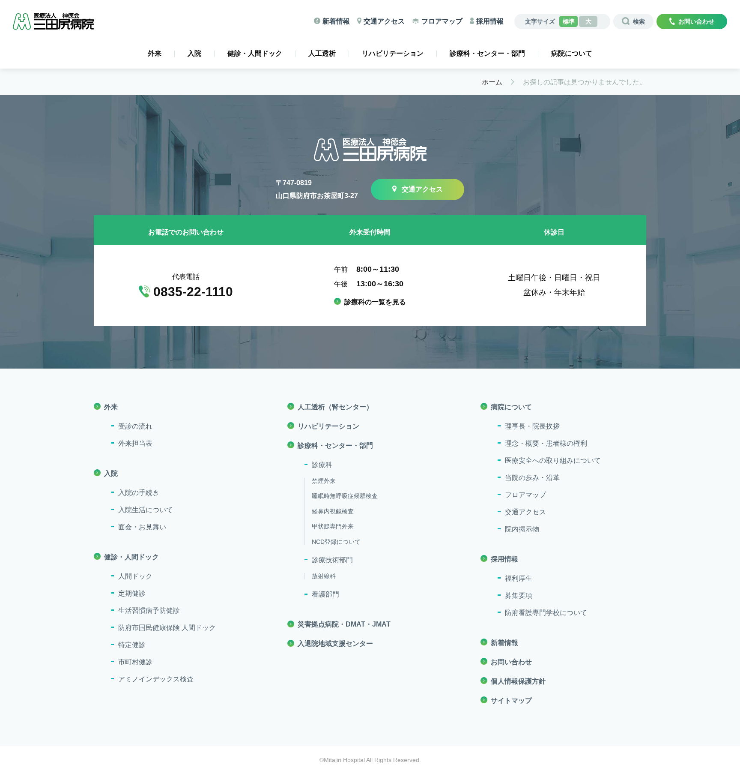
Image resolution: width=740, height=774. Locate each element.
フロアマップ (441, 21)
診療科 (322, 464)
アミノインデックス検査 (156, 679)
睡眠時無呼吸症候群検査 (345, 495)
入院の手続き (138, 492)
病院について (571, 53)
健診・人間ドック (254, 53)
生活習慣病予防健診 (149, 610)
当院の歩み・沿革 (532, 477)
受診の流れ (135, 426)
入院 (194, 53)
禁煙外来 (324, 480)
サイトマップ (511, 700)
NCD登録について (336, 541)
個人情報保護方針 (518, 681)
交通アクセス (384, 21)
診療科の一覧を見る (375, 302)
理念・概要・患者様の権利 (546, 443)
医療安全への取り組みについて (553, 460)
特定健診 (132, 644)
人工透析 (322, 53)
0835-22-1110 (193, 292)
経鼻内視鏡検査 (333, 511)
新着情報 (336, 21)
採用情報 (490, 21)
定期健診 (132, 593)
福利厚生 (518, 578)
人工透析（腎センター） (335, 407)
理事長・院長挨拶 (532, 426)
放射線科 (324, 576)
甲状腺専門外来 (333, 526)
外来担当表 (135, 443)
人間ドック (135, 576)
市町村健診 (135, 662)
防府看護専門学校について (546, 612)
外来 (154, 53)
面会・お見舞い (142, 527)
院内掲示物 (522, 529)
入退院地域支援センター (335, 643)
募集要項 (518, 595)
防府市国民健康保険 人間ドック (167, 627)
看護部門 (325, 594)
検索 (639, 21)
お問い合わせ (696, 21)
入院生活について (145, 509)
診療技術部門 (332, 560)
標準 (569, 21)
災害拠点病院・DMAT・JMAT (344, 624)
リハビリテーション (393, 53)
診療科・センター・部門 (487, 53)
